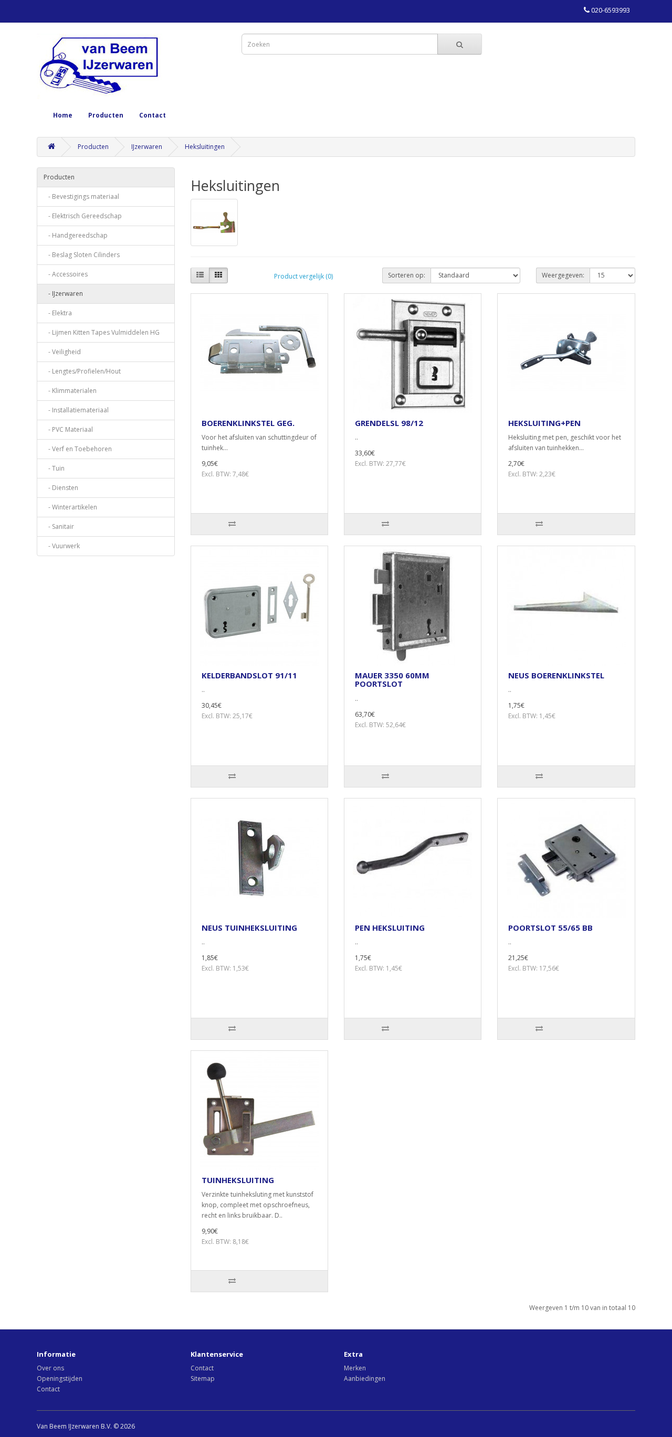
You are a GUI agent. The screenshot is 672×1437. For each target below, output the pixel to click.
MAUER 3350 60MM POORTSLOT (392, 679)
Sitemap (203, 1378)
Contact (152, 115)
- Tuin (54, 468)
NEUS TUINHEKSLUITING (249, 927)
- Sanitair (59, 526)
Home (62, 115)
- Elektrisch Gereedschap (83, 215)
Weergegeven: (563, 275)
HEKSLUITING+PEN (544, 423)
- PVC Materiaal (68, 429)
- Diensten (61, 487)
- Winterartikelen (70, 507)
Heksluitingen (205, 146)
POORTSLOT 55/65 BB (550, 927)
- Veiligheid (62, 351)
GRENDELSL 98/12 (389, 423)
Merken (355, 1368)
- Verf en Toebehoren (78, 448)
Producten (105, 115)
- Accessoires (66, 274)
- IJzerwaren (63, 293)
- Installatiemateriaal (76, 410)
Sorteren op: (406, 275)
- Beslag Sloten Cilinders (82, 254)
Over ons (50, 1368)
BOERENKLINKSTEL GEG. (248, 423)
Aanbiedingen (364, 1378)
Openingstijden (59, 1378)
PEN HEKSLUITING (390, 927)
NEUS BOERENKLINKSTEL (556, 675)
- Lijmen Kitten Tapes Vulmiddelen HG (102, 332)
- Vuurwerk (62, 545)
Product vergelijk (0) (303, 276)
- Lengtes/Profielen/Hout (82, 371)
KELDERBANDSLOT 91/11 (249, 675)
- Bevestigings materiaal (81, 196)
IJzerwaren (146, 146)
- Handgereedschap (76, 235)
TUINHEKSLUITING (238, 1180)
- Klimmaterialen (70, 390)
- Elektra (58, 312)
